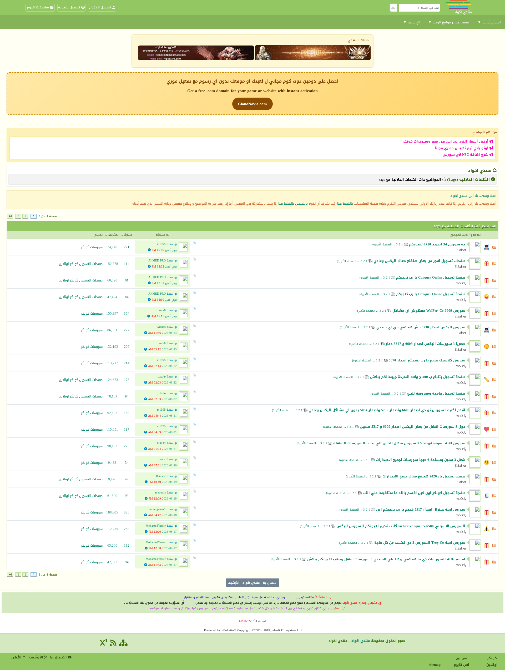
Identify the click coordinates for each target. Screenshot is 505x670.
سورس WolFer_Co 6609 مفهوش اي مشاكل (428, 310)
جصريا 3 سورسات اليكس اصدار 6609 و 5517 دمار (425, 343)
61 (127, 280)
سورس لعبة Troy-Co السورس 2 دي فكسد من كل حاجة (419, 542)
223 (126, 446)
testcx (162, 459)
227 (126, 330)
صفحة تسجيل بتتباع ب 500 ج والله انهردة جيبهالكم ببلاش (417, 377)
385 (126, 512)
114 (126, 263)
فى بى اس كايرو (461, 661)
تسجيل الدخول (100, 7)
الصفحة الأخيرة (382, 244)
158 (126, 413)
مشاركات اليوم (38, 7)
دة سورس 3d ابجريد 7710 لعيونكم (437, 244)
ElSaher (460, 250)
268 (126, 529)
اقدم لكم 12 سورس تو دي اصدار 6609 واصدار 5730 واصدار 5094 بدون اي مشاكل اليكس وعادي (387, 410)
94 (127, 396)
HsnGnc (161, 476)
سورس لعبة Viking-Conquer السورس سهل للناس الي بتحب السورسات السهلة (399, 443)
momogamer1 (157, 509)
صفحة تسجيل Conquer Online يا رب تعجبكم (430, 277)
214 (126, 363)
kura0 (162, 310)
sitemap (435, 664)
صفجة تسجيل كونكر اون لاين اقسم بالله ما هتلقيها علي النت (414, 493)
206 (126, 346)
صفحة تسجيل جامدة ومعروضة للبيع (436, 393)
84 (127, 297)
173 (126, 379)
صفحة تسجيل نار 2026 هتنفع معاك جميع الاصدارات (423, 476)
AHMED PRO (157, 260)
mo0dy (461, 283)
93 (127, 495)
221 (126, 247)
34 (127, 462)
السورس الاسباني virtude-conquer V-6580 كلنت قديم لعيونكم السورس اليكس (400, 526)
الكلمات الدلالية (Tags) (468, 179)
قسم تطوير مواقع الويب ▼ (448, 22)
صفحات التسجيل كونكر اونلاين (81, 263)
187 (126, 429)
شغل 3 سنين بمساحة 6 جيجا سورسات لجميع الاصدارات (420, 459)
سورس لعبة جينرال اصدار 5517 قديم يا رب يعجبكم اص (420, 509)
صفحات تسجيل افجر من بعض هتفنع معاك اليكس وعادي (419, 261)
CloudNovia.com (252, 104)
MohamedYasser (156, 525)
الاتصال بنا (270, 583)
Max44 (161, 443)
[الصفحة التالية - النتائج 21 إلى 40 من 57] (10, 216)
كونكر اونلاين (492, 661)
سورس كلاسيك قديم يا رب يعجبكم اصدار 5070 (427, 360)
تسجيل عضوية (69, 7)
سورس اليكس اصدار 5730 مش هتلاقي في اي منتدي (420, 327)
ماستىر (162, 376)
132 (126, 545)
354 (126, 313)
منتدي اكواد (479, 170)
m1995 (161, 244)
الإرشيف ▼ (411, 22)
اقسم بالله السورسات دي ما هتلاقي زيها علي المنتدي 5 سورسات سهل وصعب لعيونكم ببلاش (386, 559)
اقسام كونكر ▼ (489, 22)
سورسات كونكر (92, 247)
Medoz (161, 327)
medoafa (160, 492)
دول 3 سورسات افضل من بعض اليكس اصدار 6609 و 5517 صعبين (412, 426)
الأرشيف (233, 583)
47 (127, 479)
